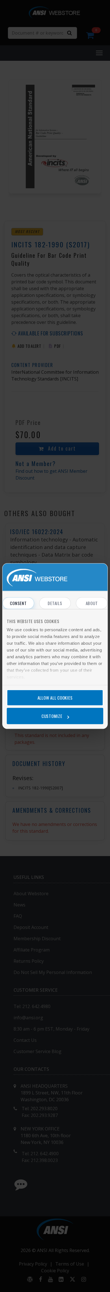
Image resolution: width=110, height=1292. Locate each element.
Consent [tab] (18, 603)
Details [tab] (55, 603)
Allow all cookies (55, 698)
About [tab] (92, 603)
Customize (51, 716)
